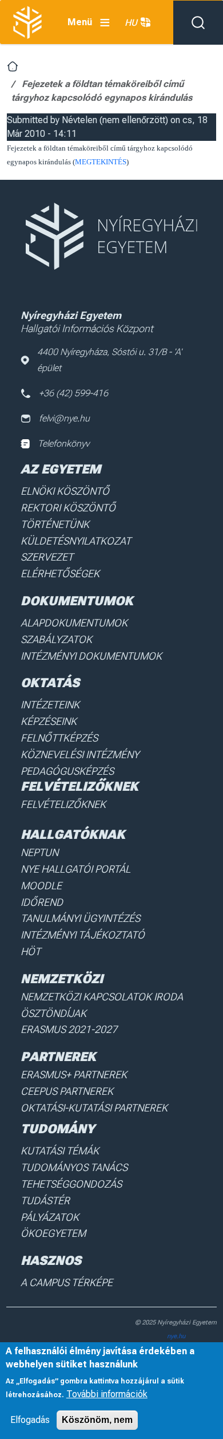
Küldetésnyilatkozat (76, 541)
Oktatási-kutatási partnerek (94, 1108)
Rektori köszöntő (68, 508)
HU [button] (131, 22)
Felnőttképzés (59, 738)
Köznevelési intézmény (80, 754)
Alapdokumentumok (74, 623)
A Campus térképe (67, 1282)
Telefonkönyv (63, 443)
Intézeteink (50, 705)
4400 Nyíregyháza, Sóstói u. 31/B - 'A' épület (109, 359)
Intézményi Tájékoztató (83, 935)
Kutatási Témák (60, 1151)
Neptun (39, 852)
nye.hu (176, 1336)
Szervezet (47, 557)
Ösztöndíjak (53, 1013)
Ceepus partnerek (67, 1091)
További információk (107, 1394)
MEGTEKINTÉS (100, 161)
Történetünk (55, 524)
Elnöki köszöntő (65, 491)
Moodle (41, 886)
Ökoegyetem (53, 1233)
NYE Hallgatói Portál (75, 869)
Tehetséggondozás (71, 1184)
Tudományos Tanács (74, 1167)
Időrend (42, 902)
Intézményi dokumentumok (91, 656)
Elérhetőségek (60, 573)
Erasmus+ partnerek (74, 1075)
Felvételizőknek (63, 804)
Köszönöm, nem (97, 1420)
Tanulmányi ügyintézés (80, 918)
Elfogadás (30, 1419)
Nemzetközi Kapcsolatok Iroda (102, 997)
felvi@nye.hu (64, 418)
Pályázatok (50, 1217)
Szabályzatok (56, 639)
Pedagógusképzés (67, 771)
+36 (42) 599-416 (73, 393)
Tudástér (45, 1200)
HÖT (31, 951)
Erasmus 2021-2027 (69, 1029)
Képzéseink (49, 721)
